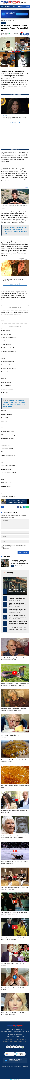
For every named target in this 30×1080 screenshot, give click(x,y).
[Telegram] (24, 507)
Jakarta (3, 23)
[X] (10, 1048)
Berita (12, 565)
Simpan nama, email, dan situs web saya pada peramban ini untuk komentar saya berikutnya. (14, 546)
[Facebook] (18, 507)
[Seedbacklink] (22, 1047)
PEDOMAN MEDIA (20, 1039)
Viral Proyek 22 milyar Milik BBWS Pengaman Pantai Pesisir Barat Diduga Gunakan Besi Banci (17, 604)
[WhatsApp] (27, 507)
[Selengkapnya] (26, 572)
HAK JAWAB (13, 1041)
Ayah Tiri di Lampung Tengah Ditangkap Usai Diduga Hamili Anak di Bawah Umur (17, 628)
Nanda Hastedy (4, 33)
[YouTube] (16, 1048)
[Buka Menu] (25, 2)
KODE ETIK (12, 1039)
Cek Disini (10, 1061)
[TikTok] (19, 1048)
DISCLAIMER (6, 1041)
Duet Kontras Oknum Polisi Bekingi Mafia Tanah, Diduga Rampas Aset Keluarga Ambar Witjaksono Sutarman (19, 562)
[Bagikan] (27, 34)
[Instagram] (13, 1048)
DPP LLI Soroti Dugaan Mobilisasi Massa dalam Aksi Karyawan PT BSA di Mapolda (17, 597)
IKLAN (19, 1043)
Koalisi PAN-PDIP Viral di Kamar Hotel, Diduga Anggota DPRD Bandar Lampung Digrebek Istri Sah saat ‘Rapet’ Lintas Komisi (17, 622)
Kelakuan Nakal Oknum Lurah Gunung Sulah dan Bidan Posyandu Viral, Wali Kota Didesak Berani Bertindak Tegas (17, 610)
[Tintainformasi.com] (10, 2)
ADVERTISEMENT (13, 1043)
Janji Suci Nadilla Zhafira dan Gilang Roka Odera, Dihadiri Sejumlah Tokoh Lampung (16, 616)
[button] (22, 2)
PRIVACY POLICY (22, 1041)
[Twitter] (21, 507)
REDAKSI (6, 1039)
